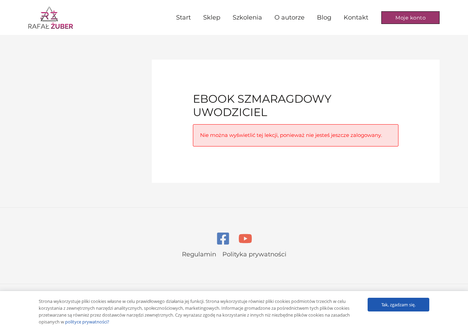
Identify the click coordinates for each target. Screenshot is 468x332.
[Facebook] (223, 238)
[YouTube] (245, 238)
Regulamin (199, 254)
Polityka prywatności (254, 254)
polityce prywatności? (87, 322)
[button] (410, 17)
